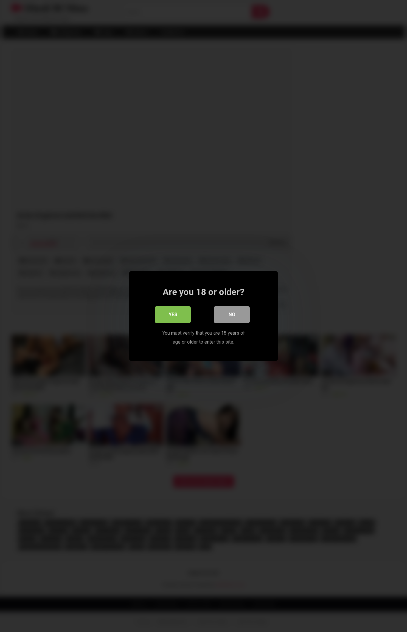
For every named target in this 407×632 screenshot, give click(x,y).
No (232, 314)
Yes (173, 314)
